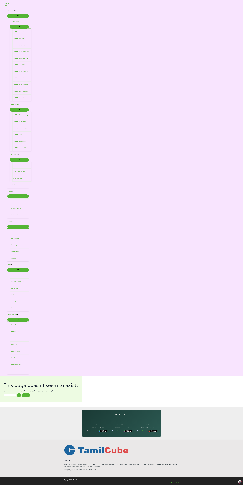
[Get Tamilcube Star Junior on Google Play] (127, 431)
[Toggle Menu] (18, 16)
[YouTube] (171, 483)
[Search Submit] (19, 395)
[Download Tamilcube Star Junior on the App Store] (117, 431)
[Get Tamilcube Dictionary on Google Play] (152, 431)
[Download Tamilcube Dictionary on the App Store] (142, 431)
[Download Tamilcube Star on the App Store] (92, 431)
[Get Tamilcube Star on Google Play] (103, 431)
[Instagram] (176, 483)
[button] (15, 11)
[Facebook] (173, 483)
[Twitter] (178, 483)
